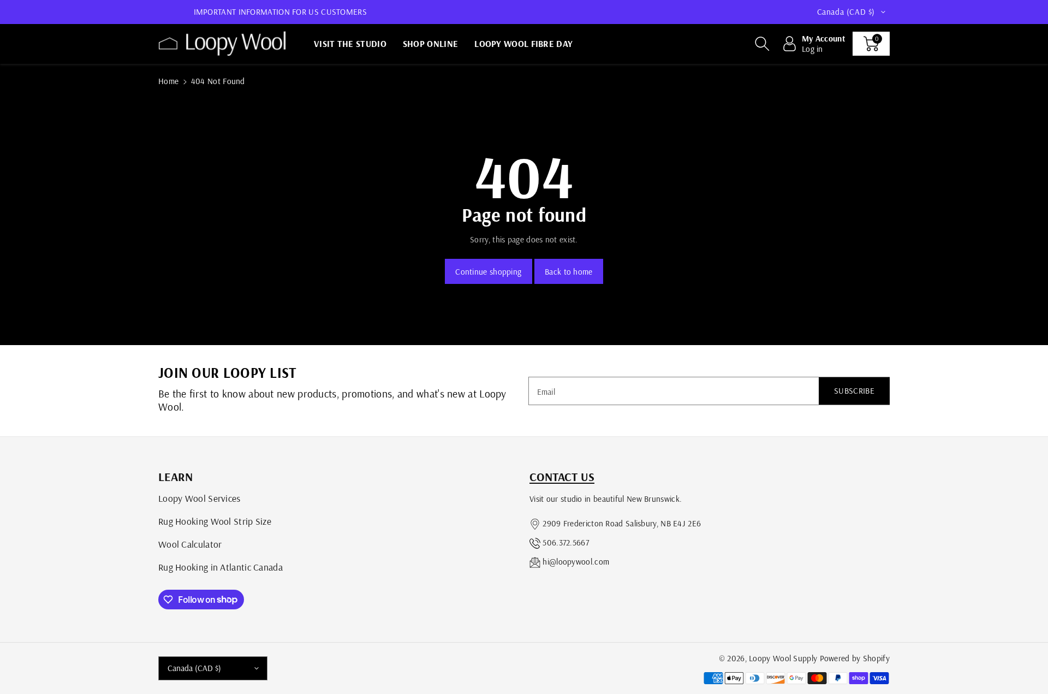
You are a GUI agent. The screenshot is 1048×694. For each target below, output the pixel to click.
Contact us (561, 476)
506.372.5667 (566, 542)
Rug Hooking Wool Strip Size (214, 521)
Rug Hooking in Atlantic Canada (220, 567)
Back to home (569, 271)
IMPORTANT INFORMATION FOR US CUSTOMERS (280, 12)
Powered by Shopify (855, 658)
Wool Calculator (190, 544)
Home (168, 81)
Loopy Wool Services (199, 498)
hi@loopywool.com (576, 561)
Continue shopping (488, 271)
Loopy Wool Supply (783, 658)
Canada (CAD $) (194, 668)
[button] (762, 44)
